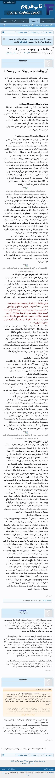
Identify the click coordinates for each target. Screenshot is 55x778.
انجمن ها (34, 20)
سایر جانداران (11, 52)
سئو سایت (19, 761)
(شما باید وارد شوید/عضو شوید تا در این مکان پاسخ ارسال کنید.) (23, 748)
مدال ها (24, 20)
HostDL (51, 772)
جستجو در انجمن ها (42, 25)
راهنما (3, 769)
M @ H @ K (47, 600)
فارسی (45, 769)
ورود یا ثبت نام (9, 2)
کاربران (13, 20)
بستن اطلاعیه (4, 39)
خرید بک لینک (39, 761)
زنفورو (51, 769)
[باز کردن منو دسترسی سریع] (3, 32)
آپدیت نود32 (28, 761)
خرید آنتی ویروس (27, 763)
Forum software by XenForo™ (30, 772)
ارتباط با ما (11, 769)
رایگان (12, 761)
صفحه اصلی (46, 20)
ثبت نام (23, 42)
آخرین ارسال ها (25, 25)
